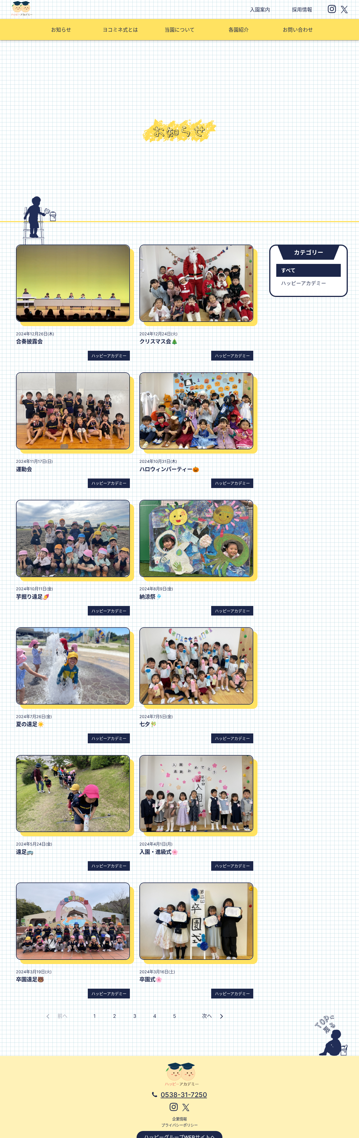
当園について (180, 30)
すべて (288, 270)
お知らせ (61, 30)
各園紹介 (239, 30)
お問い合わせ (298, 30)
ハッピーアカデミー (303, 283)
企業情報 (179, 1119)
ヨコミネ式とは (120, 30)
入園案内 (260, 10)
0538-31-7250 (184, 1095)
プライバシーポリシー (179, 1125)
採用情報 (302, 10)
